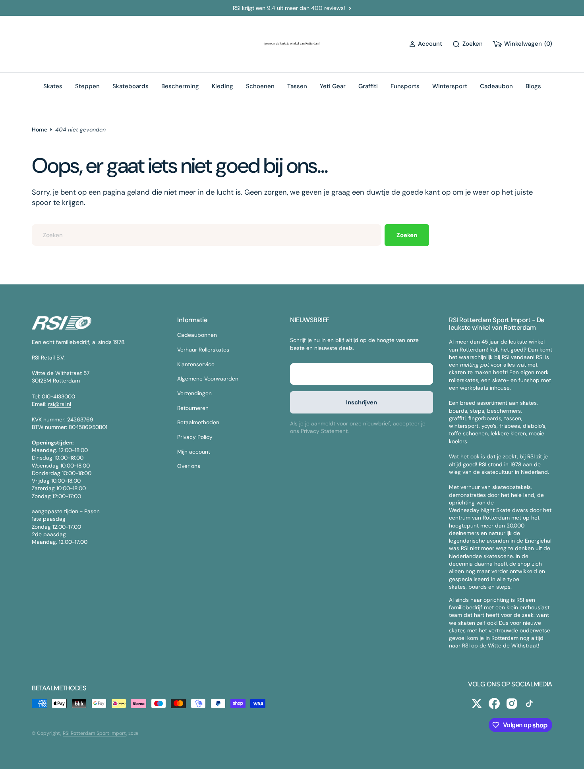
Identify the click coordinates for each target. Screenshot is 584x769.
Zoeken (406, 235)
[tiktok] (529, 703)
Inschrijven (361, 402)
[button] (425, 44)
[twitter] (476, 703)
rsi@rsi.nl (59, 404)
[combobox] (206, 235)
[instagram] (511, 703)
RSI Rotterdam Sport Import (94, 733)
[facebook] (494, 703)
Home (39, 129)
